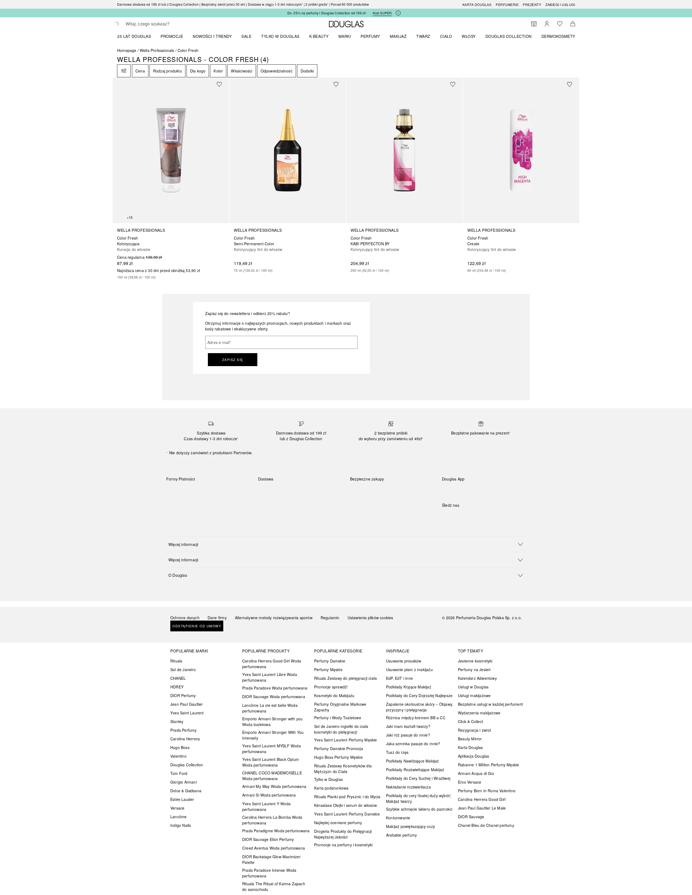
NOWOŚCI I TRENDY (212, 36)
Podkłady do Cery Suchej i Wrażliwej (418, 778)
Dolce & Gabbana (185, 790)
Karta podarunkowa (331, 788)
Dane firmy (217, 617)
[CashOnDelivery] (175, 504)
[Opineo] (412, 484)
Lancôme (178, 816)
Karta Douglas (477, 4)
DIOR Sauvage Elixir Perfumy (268, 839)
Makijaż (398, 36)
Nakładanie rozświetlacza (408, 787)
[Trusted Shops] (367, 484)
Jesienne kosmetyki (475, 661)
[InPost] (286, 491)
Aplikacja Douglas (473, 756)
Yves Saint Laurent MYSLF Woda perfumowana (271, 748)
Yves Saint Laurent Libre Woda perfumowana (269, 677)
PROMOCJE (172, 36)
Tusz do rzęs (397, 752)
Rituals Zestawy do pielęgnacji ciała (345, 678)
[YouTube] (465, 516)
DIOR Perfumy (183, 695)
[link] (171, 179)
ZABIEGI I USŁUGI (560, 4)
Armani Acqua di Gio (476, 773)
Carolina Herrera (185, 738)
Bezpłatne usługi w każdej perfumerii (490, 704)
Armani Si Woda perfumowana (269, 795)
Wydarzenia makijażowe (479, 712)
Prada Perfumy (183, 730)
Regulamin (330, 617)
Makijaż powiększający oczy (410, 826)
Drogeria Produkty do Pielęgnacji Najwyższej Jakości (343, 834)
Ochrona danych (184, 617)
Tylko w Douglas (328, 779)
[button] (346, 544)
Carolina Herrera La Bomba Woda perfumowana (272, 820)
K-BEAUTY (319, 36)
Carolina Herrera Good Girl (481, 799)
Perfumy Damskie (329, 661)
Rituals (176, 661)
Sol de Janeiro (183, 669)
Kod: (382, 13)
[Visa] (214, 491)
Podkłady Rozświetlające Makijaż (415, 769)
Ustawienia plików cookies (370, 617)
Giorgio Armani (183, 782)
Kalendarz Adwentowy (477, 678)
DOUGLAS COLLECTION (508, 36)
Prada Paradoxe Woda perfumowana (274, 688)
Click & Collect (470, 721)
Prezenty (532, 4)
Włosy (469, 36)
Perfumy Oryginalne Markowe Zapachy (340, 706)
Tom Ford (179, 773)
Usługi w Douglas (473, 687)
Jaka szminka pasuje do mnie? (413, 743)
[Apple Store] (483, 490)
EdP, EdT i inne (399, 678)
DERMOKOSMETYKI (560, 36)
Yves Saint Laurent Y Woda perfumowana (266, 806)
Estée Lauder (182, 799)
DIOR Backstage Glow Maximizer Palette (271, 859)
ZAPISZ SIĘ (232, 359)
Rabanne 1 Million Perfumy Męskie (488, 764)
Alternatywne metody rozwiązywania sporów (273, 617)
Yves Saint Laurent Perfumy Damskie (347, 814)
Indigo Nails (180, 825)
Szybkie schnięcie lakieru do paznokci (419, 809)
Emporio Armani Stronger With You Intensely (273, 735)
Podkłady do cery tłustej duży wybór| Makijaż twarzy (418, 798)
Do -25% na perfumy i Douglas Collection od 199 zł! (326, 13)
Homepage (127, 50)
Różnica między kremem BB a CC (415, 717)
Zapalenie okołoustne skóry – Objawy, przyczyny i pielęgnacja (419, 706)
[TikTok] (474, 516)
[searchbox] (165, 24)
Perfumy (370, 36)
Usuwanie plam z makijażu (409, 669)
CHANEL (178, 678)
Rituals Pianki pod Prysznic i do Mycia (347, 796)
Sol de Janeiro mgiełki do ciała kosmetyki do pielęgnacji (341, 729)
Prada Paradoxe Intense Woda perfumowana (269, 873)
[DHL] (267, 491)
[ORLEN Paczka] (306, 491)
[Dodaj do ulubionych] (222, 84)
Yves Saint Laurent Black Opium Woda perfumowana (270, 762)
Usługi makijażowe (474, 695)
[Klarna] (175, 491)
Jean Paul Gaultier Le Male (482, 808)
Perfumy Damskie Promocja (338, 748)
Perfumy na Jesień (474, 669)
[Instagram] (455, 516)
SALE (246, 36)
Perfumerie (507, 4)
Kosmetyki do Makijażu (334, 695)
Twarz (423, 36)
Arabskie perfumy (401, 835)
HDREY (177, 687)
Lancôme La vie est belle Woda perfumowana (270, 708)
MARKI (344, 36)
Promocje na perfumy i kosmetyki (343, 844)
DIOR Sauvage (471, 816)
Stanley (176, 721)
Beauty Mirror (470, 738)
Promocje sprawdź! (331, 687)
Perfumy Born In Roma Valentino (486, 790)
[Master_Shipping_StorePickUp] (325, 491)
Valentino (178, 756)
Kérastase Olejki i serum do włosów (345, 805)
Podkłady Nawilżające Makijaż (412, 761)
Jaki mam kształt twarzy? (408, 726)
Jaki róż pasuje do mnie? (408, 735)
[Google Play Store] (455, 490)
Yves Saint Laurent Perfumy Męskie (345, 739)
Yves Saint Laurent (187, 712)
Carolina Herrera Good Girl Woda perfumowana (271, 663)
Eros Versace (469, 782)
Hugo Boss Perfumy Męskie (338, 757)
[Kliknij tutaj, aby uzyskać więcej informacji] (398, 12)
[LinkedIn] (484, 516)
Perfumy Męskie (328, 669)
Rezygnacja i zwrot (474, 730)
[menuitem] (137, 36)
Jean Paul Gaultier (186, 704)
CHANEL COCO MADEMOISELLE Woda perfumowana (272, 775)
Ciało (446, 36)
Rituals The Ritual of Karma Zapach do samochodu (273, 886)
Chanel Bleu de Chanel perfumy (486, 825)
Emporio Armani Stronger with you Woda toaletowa (272, 721)
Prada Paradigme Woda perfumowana (276, 830)
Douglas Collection (186, 764)
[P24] (233, 491)
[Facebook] (446, 516)
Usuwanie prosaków (403, 661)
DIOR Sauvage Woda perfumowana (273, 696)
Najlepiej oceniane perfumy (338, 822)
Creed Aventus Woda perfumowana (273, 848)
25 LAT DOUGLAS (134, 36)
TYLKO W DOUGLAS (280, 36)
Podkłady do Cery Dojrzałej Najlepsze (419, 695)
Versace (177, 808)
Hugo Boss (179, 747)
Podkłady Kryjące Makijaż (408, 687)
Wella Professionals (157, 50)
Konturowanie (398, 817)
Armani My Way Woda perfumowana (274, 786)
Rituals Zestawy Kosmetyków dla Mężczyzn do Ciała (343, 768)
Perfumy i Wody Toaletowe (337, 717)
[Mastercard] (194, 491)
